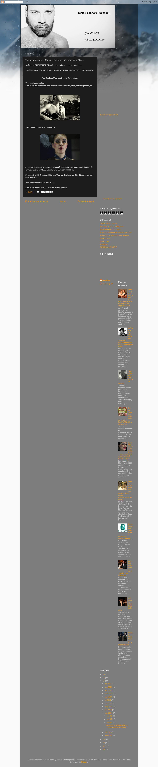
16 (104, 674)
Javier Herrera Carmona (112, 199)
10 (104, 749)
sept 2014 (109, 693)
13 (104, 739)
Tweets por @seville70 (109, 115)
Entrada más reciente (36, 201)
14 (104, 681)
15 (104, 678)
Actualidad (104, 244)
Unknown (106, 280)
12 (104, 743)
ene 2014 (109, 735)
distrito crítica (105, 238)
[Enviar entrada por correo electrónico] (38, 192)
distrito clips (104, 241)
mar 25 (110, 716)
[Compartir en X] (47, 192)
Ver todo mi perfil (106, 284)
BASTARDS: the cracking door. (112, 226)
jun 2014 (108, 703)
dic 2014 (108, 684)
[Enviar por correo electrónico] (42, 192)
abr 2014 (108, 710)
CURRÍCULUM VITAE (108, 247)
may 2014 (109, 706)
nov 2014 (108, 687)
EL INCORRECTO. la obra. (110, 229)
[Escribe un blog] (45, 192)
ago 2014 (109, 697)
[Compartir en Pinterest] (52, 192)
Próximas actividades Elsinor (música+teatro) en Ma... (117, 726)
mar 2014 (109, 713)
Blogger (84, 762)
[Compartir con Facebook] (49, 192)
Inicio (63, 201)
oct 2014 (108, 690)
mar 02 (110, 722)
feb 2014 (108, 732)
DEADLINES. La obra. (108, 223)
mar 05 (110, 719)
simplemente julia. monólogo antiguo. (114, 235)
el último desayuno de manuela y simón (115, 232)
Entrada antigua (86, 201)
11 (104, 746)
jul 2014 (108, 700)
